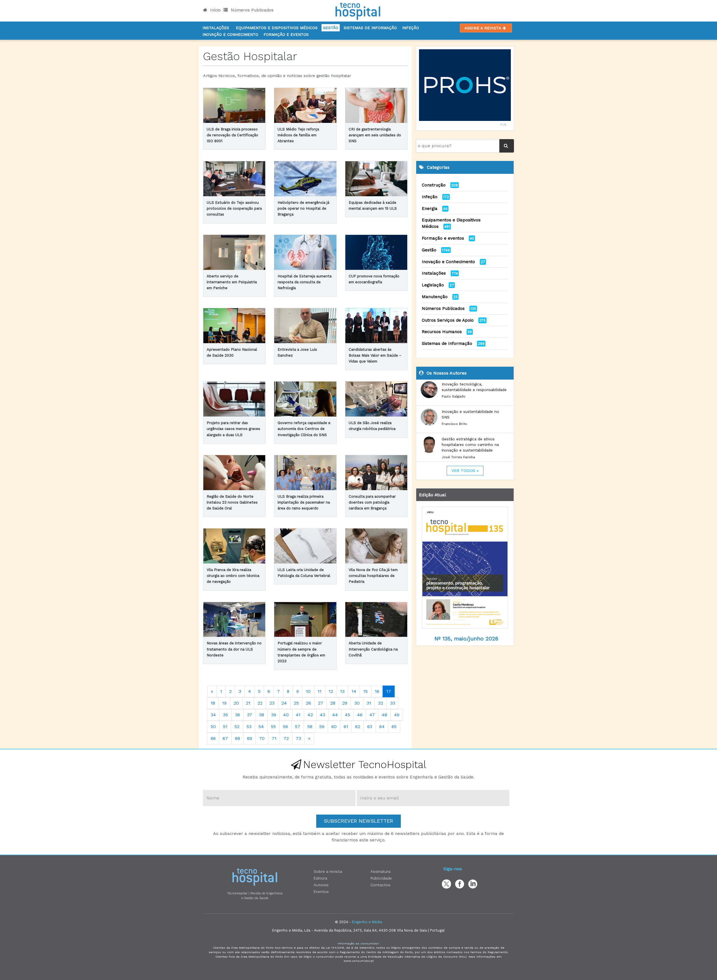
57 (297, 726)
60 (334, 726)
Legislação (433, 284)
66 (213, 738)
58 (309, 726)
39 (273, 714)
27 (320, 703)
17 (388, 691)
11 (320, 691)
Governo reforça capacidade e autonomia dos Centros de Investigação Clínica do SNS (304, 429)
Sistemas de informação (370, 27)
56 (285, 726)
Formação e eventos (443, 238)
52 (236, 726)
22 (259, 703)
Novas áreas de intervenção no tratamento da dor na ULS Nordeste (234, 649)
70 (262, 738)
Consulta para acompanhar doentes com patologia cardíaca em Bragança (372, 502)
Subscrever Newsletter (358, 821)
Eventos (321, 891)
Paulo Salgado (453, 396)
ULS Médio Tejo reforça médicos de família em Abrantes (298, 135)
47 (372, 714)
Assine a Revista (483, 28)
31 (369, 703)
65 (394, 726)
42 (310, 714)
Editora (320, 878)
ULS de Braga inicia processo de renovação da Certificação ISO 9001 (232, 135)
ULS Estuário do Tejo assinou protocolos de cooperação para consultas (234, 208)
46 (359, 714)
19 (224, 703)
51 (225, 726)
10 (308, 691)
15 (365, 691)
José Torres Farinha (458, 457)
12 (331, 691)
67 (225, 738)
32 (380, 703)
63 (369, 726)
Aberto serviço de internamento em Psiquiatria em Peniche (232, 282)
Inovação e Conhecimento (230, 34)
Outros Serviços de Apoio (448, 320)
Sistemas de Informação (447, 343)
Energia (429, 208)
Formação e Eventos (286, 34)
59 (321, 726)
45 (347, 714)
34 (213, 714)
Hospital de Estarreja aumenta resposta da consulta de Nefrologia (305, 282)
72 (286, 738)
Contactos (380, 885)
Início (215, 10)
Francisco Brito (454, 424)
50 (213, 726)
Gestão (330, 27)
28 (332, 703)
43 (322, 714)
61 (346, 726)
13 (342, 691)
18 (213, 703)
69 (249, 738)
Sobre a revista (328, 871)
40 (286, 714)
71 (274, 738)
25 (296, 703)
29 (344, 703)
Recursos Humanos (442, 331)
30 (357, 703)
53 (249, 726)
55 (273, 726)
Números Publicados (251, 10)
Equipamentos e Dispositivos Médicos (277, 27)
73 (298, 738)
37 (249, 714)
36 (237, 714)
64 (382, 726)
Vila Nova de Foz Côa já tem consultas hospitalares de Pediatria (373, 576)
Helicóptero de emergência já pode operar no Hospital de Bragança (303, 208)
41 (298, 714)
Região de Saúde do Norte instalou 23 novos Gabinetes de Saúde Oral (232, 502)
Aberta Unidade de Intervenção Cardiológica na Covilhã (373, 649)
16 (377, 691)
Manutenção (435, 296)
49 (396, 714)
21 (248, 703)
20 (236, 703)
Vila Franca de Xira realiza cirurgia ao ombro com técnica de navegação (233, 576)
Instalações (215, 27)
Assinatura (380, 871)
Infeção (410, 27)
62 (357, 726)
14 (353, 691)
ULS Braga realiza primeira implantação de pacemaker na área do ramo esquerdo (304, 502)
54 (261, 726)
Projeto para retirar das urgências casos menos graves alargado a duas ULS (233, 429)
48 (384, 714)
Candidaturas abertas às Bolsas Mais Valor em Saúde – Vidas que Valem (375, 355)
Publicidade (381, 878)
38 (261, 714)
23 (271, 703)
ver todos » (465, 470)
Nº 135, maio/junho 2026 (466, 638)
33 (392, 703)
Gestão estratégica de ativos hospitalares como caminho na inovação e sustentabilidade (470, 445)
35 (225, 714)
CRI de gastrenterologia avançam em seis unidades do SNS (375, 135)
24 (284, 703)
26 (308, 703)
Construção (434, 185)
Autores (321, 885)
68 (237, 738)
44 (335, 714)
